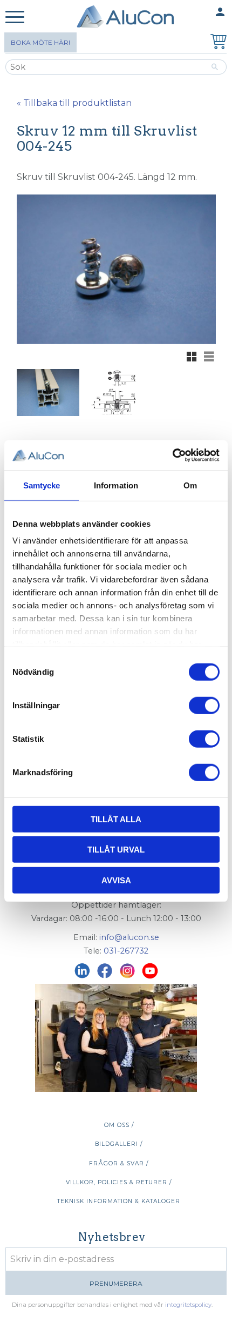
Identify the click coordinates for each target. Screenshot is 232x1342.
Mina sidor (199, 11)
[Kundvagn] (216, 43)
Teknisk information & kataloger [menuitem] (118, 1201)
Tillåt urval (116, 849)
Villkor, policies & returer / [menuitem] (119, 1182)
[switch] (204, 705)
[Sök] (215, 67)
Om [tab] (190, 484)
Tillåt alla (116, 818)
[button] (14, 17)
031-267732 (126, 951)
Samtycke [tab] (41, 484)
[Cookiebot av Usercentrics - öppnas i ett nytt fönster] (172, 455)
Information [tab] (116, 484)
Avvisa (116, 879)
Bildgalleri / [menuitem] (118, 1144)
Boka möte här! (40, 42)
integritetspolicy (188, 1305)
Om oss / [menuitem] (119, 1125)
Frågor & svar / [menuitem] (118, 1163)
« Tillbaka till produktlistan (74, 103)
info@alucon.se (129, 937)
